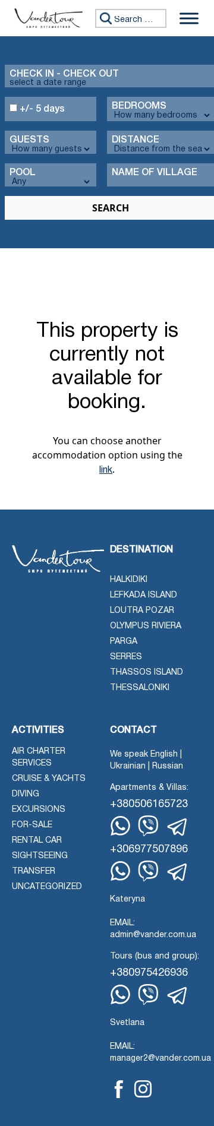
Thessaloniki (139, 688)
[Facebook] (119, 1089)
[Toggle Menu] (189, 18)
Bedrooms (139, 106)
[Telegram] (178, 827)
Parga (123, 642)
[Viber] (148, 825)
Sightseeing (40, 856)
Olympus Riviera (145, 626)
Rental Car (37, 840)
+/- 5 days (41, 109)
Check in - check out (64, 74)
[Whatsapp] (120, 825)
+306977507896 (149, 849)
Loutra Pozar (142, 611)
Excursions (38, 810)
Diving (25, 794)
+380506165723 (149, 804)
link (105, 470)
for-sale (32, 825)
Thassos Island (146, 672)
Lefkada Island (143, 595)
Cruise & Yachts (49, 779)
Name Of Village (154, 173)
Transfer (33, 871)
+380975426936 (149, 973)
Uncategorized (47, 887)
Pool (23, 173)
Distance (135, 140)
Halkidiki (128, 580)
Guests (29, 140)
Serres (126, 657)
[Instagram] (143, 1088)
